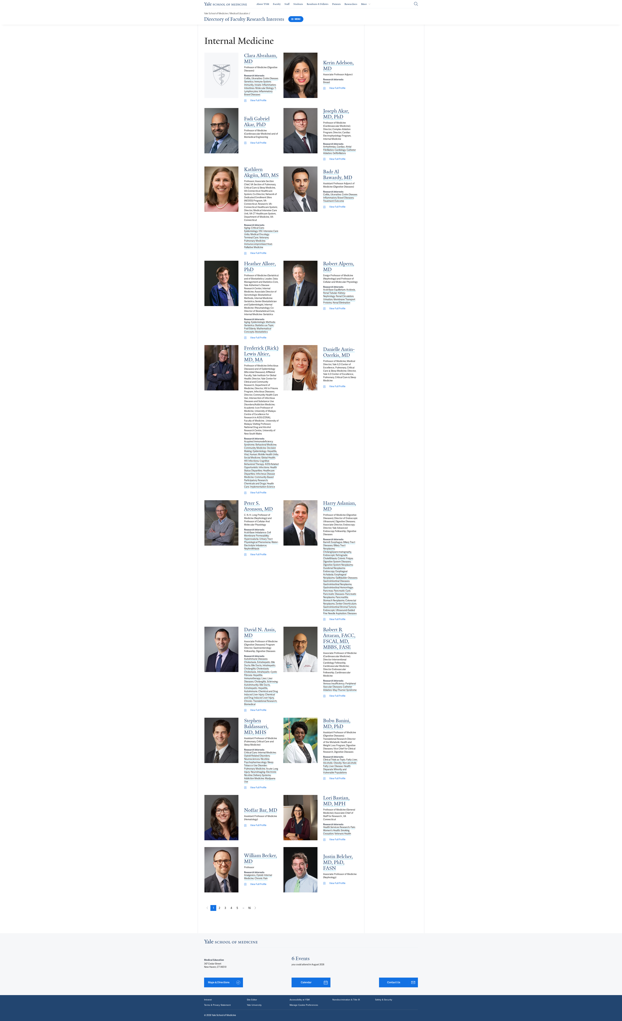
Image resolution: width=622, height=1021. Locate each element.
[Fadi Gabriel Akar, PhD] (221, 130)
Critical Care (257, 228)
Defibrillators (339, 153)
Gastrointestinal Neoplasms (337, 584)
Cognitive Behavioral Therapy (256, 463)
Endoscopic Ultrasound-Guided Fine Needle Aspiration (339, 612)
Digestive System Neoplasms (338, 565)
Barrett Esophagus (332, 542)
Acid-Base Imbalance (255, 532)
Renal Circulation (344, 296)
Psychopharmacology (255, 762)
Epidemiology (251, 231)
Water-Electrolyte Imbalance (261, 544)
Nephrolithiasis (251, 548)
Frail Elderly (250, 328)
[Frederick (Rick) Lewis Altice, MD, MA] (221, 367)
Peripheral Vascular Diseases (339, 685)
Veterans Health (342, 833)
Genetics (248, 81)
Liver (263, 678)
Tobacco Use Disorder (255, 765)
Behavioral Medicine (265, 444)
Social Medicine (252, 457)
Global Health (268, 457)
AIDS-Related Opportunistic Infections (261, 466)
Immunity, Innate (252, 85)
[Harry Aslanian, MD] (300, 523)
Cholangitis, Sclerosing (266, 681)
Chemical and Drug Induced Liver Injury (261, 693)
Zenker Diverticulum (346, 603)
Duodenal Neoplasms (334, 568)
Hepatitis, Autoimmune (256, 690)
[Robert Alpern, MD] (300, 283)
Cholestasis (263, 668)
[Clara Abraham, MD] (221, 75)
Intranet (208, 999)
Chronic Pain (261, 878)
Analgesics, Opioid (253, 875)
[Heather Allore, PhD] (221, 283)
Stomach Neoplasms (333, 600)
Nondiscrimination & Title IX (346, 999)
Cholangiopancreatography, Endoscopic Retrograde (337, 554)
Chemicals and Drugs (255, 483)
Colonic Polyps (345, 558)
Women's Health (331, 830)
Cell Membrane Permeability (257, 534)
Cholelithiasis (330, 558)
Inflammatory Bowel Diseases (258, 93)
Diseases (352, 613)
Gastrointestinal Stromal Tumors (339, 607)
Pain (353, 827)
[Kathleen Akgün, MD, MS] (221, 189)
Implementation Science (262, 486)
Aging (247, 228)
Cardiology (340, 150)
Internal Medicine (267, 752)
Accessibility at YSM (300, 999)
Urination (328, 299)
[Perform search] (416, 4)
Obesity (338, 763)
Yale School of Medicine (216, 13)
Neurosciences (252, 759)
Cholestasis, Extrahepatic (257, 662)
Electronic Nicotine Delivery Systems (260, 774)
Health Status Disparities (260, 469)
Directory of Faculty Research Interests (244, 19)
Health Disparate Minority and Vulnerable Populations (337, 769)
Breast (326, 82)
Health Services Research (336, 827)
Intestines (249, 88)
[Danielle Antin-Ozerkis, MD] (300, 367)
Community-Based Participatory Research (259, 479)
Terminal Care (251, 237)
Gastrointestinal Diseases (336, 581)
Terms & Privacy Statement (217, 1005)
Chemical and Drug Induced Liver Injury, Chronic (259, 697)
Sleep (270, 762)
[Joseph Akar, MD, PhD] (300, 130)
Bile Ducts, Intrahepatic (263, 665)
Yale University (254, 1005)
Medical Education (239, 13)
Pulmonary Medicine (254, 241)
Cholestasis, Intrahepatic (257, 672)
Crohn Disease (270, 78)
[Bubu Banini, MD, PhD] (300, 740)
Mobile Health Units (268, 454)
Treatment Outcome (333, 201)
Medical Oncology (259, 234)
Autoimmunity (251, 685)
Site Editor (252, 999)
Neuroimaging (258, 772)
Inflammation (269, 85)
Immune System (262, 81)
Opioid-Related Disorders (257, 755)
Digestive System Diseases (337, 561)
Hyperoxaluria (251, 539)
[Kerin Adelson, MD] (300, 75)
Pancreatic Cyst (342, 590)
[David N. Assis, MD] (221, 649)
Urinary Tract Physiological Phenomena (258, 541)
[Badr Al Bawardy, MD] (300, 189)
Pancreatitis (342, 597)
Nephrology (329, 296)
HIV (260, 231)
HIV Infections (251, 461)
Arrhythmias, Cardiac (334, 146)
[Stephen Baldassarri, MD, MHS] (221, 740)
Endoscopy (328, 571)
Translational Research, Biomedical (260, 703)
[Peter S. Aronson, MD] (221, 523)
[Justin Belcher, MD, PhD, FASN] (300, 869)
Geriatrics (249, 325)
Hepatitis (257, 675)
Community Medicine (255, 448)
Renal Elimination (341, 302)
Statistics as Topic (264, 325)
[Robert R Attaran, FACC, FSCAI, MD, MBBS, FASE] (300, 649)
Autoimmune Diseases (255, 659)
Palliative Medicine (253, 247)
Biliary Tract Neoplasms (334, 547)
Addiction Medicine (254, 778)
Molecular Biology (264, 88)
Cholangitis (250, 668)
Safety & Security (383, 999)
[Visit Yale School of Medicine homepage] (231, 942)
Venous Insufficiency (333, 683)
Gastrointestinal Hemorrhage (338, 587)
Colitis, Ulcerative (253, 78)
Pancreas (328, 590)
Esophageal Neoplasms (334, 576)
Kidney (341, 293)
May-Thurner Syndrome (345, 690)
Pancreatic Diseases (333, 594)
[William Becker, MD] (221, 869)
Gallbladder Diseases (346, 577)
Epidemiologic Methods (263, 322)
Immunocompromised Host (258, 244)
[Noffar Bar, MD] (221, 817)
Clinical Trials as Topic (334, 759)
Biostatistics (261, 332)
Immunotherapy (252, 678)
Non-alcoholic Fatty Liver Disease (340, 765)
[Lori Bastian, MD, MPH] (300, 817)
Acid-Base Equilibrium (334, 289)
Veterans (264, 237)
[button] (213, 908)
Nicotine (265, 759)
